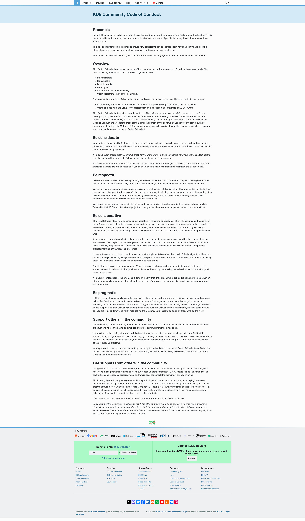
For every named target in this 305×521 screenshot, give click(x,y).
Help (172, 475)
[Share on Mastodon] (133, 501)
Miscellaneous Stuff (146, 485)
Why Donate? (122, 446)
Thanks (141, 489)
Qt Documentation (114, 475)
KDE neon (79, 485)
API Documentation (114, 472)
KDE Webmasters (97, 512)
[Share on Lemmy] (157, 501)
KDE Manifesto (207, 485)
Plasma (78, 472)
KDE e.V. (204, 475)
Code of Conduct (177, 482)
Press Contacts (144, 482)
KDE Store (205, 472)
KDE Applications (82, 475)
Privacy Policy (175, 485)
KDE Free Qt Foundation (210, 478)
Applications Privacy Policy (180, 489)
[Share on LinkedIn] (148, 501)
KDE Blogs (142, 475)
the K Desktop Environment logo (171, 512)
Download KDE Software (180, 478)
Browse (191, 458)
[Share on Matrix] (129, 501)
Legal (227, 512)
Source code (112, 482)
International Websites (210, 489)
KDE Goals (111, 478)
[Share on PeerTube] (167, 501)
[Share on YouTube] (162, 501)
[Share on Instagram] (176, 501)
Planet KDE (142, 478)
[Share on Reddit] (152, 501)
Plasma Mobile (81, 482)
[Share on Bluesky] (138, 501)
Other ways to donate (113, 458)
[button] (226, 3)
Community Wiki (176, 472)
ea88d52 (80, 514)
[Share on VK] (171, 501)
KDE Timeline (206, 482)
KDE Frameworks (82, 478)
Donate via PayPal (129, 453)
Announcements (145, 472)
